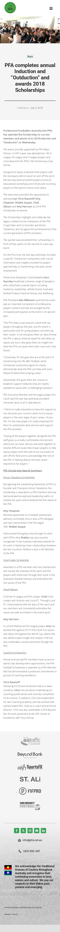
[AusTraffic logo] (30, 738)
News (30, 56)
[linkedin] (43, 830)
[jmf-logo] (30, 801)
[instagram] (30, 830)
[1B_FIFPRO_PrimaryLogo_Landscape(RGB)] (30, 788)
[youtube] (36, 830)
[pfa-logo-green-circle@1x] (10, 3)
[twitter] (23, 830)
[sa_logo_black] (30, 778)
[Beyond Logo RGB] (30, 753)
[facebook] (16, 830)
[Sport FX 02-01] (30, 765)
